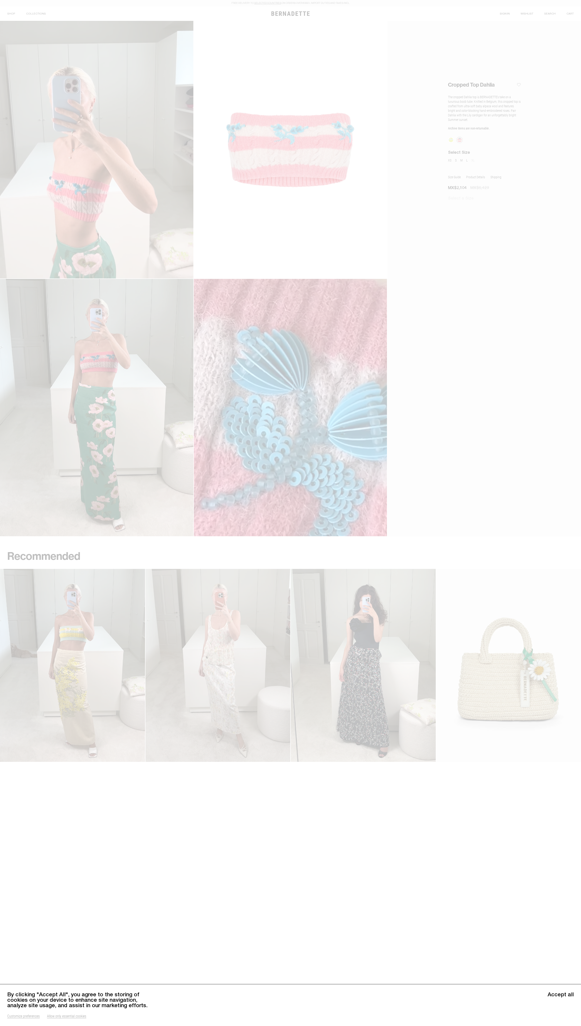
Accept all (561, 994)
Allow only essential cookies (66, 1016)
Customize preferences (23, 1016)
